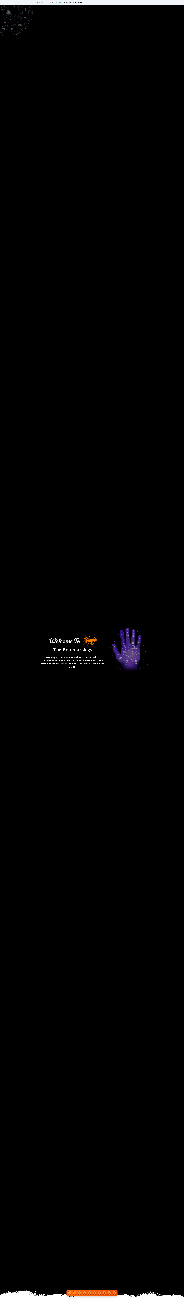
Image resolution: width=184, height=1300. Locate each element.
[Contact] (84, 1293)
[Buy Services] (104, 1293)
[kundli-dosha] (94, 1293)
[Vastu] (99, 1293)
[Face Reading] (89, 1293)
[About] (74, 1293)
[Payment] (114, 1293)
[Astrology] (79, 1293)
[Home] (69, 1293)
